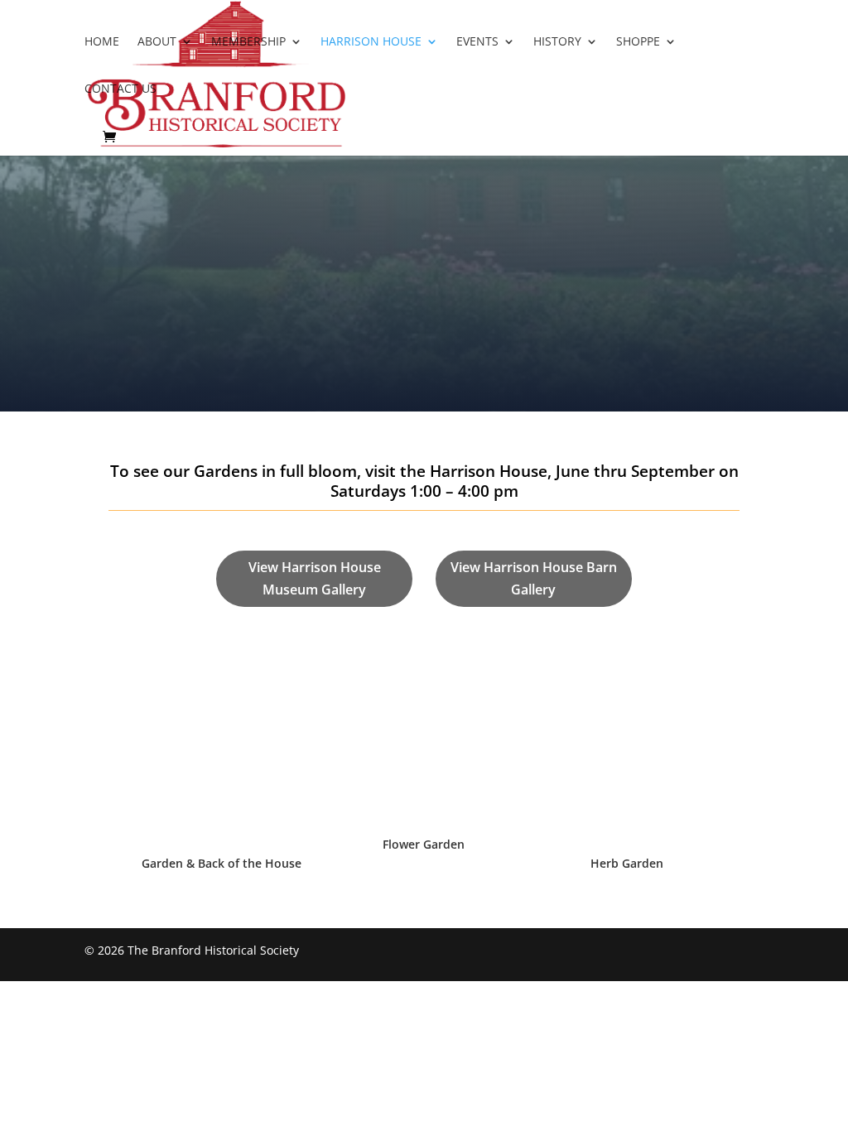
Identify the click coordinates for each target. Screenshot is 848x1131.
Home (101, 42)
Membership (248, 42)
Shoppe (638, 42)
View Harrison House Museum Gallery (314, 578)
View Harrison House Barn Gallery (533, 578)
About (156, 42)
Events (477, 42)
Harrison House (371, 42)
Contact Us (120, 89)
